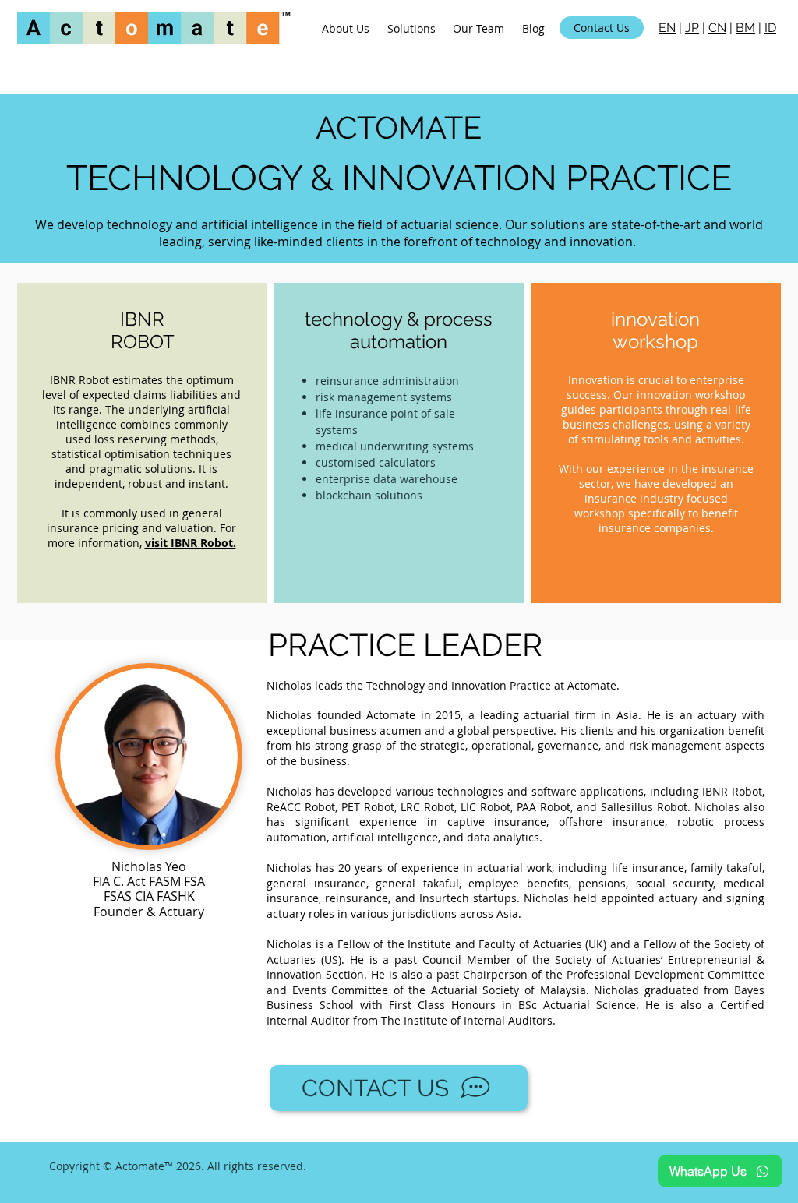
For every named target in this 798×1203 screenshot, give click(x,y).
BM (745, 27)
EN (667, 27)
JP (692, 27)
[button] (412, 28)
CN (717, 27)
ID (770, 27)
